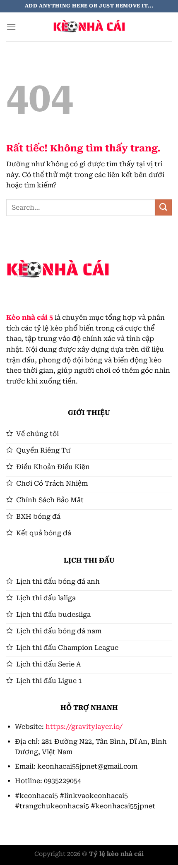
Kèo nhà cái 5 (29, 317)
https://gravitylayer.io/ (84, 727)
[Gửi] (163, 207)
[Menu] (11, 27)
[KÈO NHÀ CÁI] (89, 26)
